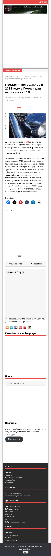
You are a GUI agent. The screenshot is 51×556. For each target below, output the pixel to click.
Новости (35, 98)
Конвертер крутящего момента (17, 496)
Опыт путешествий (12, 506)
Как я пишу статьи (12, 540)
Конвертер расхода (13, 493)
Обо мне (8, 532)
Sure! (25, 552)
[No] (48, 549)
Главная (8, 472)
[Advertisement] (25, 41)
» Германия (9, 517)
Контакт (8, 537)
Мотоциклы (9, 483)
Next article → (38, 263)
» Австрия (9, 511)
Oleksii (27, 98)
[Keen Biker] (26, 9)
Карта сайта (10, 480)
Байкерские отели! (12, 509)
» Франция (9, 519)
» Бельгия (9, 514)
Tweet (18, 107)
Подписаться (14, 439)
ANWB (26, 142)
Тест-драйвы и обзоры (14, 477)
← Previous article (14, 263)
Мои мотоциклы (11, 535)
